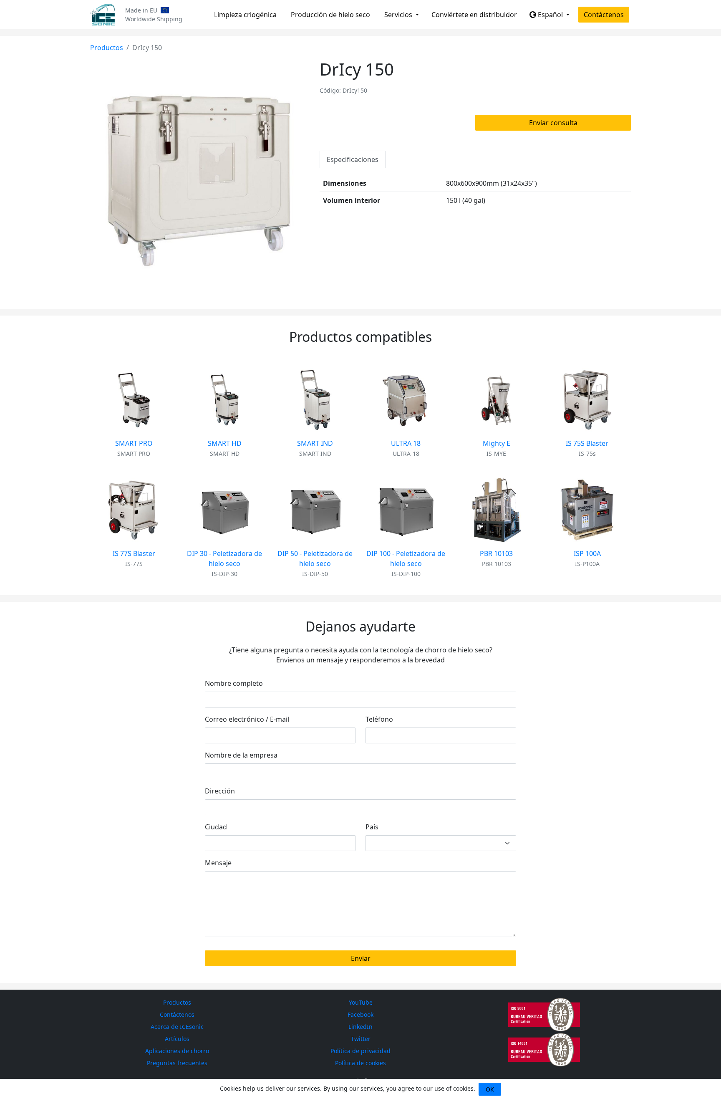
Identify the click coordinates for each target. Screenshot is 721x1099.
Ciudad (216, 826)
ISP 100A (587, 553)
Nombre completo (234, 683)
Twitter (361, 1039)
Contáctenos (604, 14)
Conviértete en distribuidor (474, 14)
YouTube (361, 1002)
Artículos (177, 1039)
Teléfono (379, 719)
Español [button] (550, 14)
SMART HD (225, 443)
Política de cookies (360, 1063)
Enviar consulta (553, 122)
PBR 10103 (496, 553)
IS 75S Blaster (587, 443)
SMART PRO (134, 443)
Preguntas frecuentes (177, 1063)
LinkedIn (360, 1027)
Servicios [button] (399, 14)
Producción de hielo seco (330, 14)
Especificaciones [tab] (352, 159)
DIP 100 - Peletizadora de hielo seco (405, 558)
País (372, 826)
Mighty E (496, 443)
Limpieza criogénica (245, 14)
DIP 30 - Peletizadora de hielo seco (224, 558)
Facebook (360, 1014)
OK (490, 1089)
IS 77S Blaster (134, 553)
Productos (106, 47)
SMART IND (315, 443)
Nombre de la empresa (241, 755)
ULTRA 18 (406, 443)
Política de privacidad (360, 1051)
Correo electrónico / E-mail (247, 719)
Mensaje (218, 862)
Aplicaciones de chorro (177, 1051)
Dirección (220, 791)
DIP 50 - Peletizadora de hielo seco (315, 558)
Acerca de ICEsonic (177, 1027)
